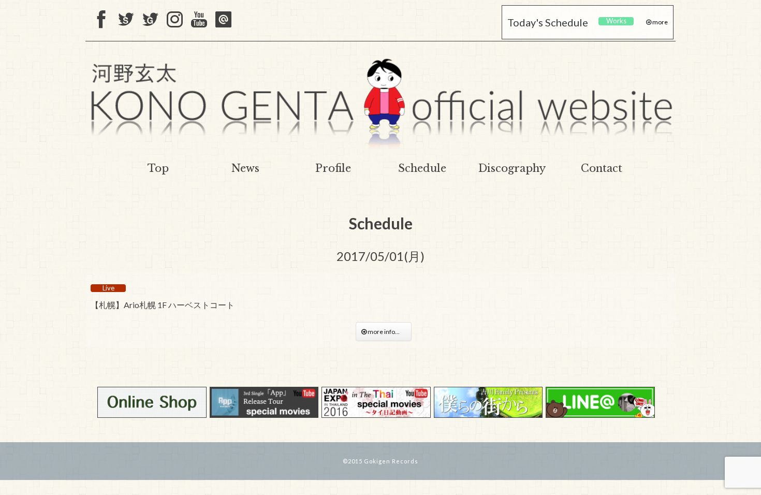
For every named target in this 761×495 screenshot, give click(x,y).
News (245, 168)
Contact (601, 168)
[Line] (223, 20)
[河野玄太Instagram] (175, 20)
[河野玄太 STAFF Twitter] (126, 20)
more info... (386, 332)
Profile (333, 168)
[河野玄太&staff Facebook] (102, 20)
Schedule (422, 168)
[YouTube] (199, 20)
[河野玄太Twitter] (150, 20)
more (659, 22)
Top (158, 168)
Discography (512, 168)
